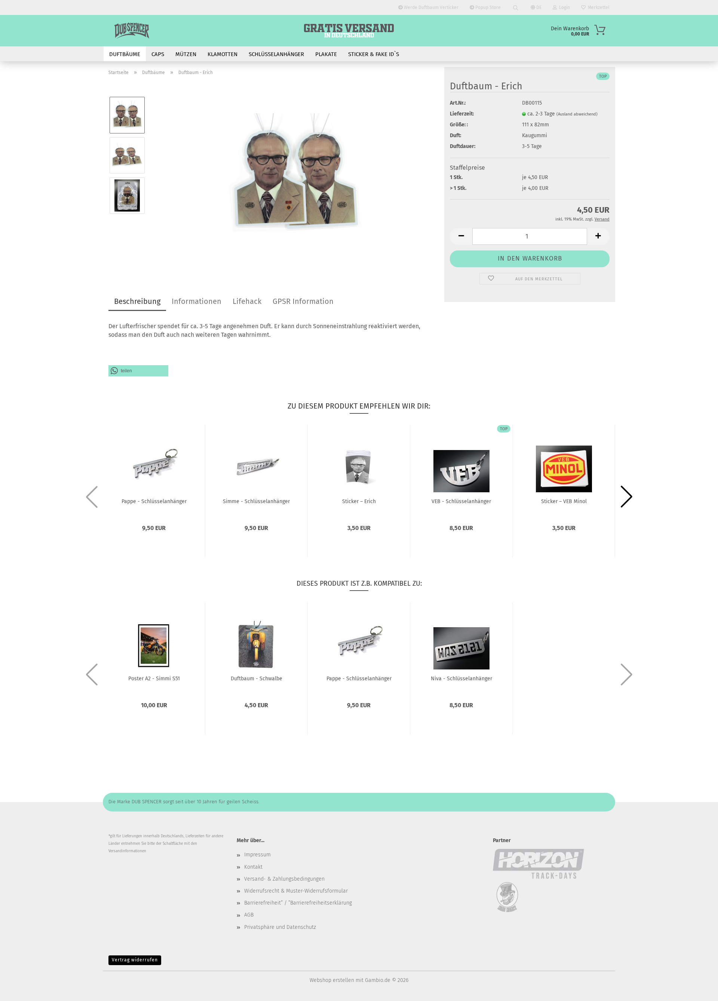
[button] (461, 236)
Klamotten (222, 54)
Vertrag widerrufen (135, 959)
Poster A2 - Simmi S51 (154, 678)
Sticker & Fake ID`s (373, 54)
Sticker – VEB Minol (564, 501)
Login (563, 7)
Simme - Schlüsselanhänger (256, 501)
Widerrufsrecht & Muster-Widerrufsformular (296, 891)
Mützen (185, 54)
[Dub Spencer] (131, 30)
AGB (249, 915)
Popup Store (487, 7)
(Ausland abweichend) (577, 114)
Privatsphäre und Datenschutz (280, 927)
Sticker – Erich (359, 501)
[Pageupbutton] (697, 990)
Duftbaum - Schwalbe (256, 678)
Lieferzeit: (462, 114)
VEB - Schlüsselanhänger (461, 501)
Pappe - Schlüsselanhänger (154, 501)
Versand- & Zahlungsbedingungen (284, 879)
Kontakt (253, 867)
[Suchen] (515, 7)
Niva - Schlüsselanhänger (461, 678)
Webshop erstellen (332, 980)
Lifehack (247, 301)
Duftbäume (124, 54)
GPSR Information (303, 301)
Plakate (326, 54)
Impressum (257, 854)
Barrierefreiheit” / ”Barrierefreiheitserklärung (298, 903)
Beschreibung (137, 301)
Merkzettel (598, 7)
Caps (157, 54)
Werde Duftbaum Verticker (430, 7)
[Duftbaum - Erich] (295, 175)
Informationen (196, 301)
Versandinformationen (127, 851)
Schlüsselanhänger (276, 54)
